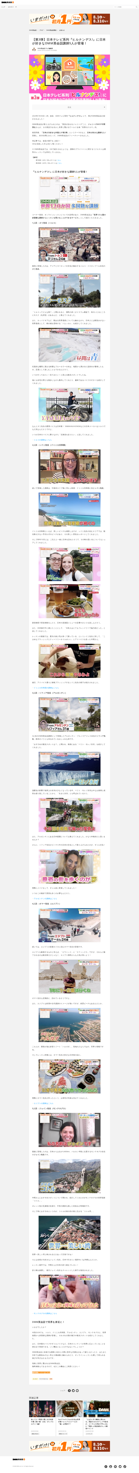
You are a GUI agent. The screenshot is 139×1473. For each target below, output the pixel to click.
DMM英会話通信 (51, 30)
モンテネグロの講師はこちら (45, 1313)
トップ (3, 7)
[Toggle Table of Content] (69, 107)
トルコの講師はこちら (43, 440)
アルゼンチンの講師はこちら (45, 898)
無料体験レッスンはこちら (41, 1372)
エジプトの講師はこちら (44, 1103)
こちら (58, 160)
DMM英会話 (32, 30)
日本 (51, 1379)
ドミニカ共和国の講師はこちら (46, 688)
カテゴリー (11, 7)
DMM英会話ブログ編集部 (45, 48)
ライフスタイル (44, 1379)
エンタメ (35, 1379)
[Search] (136, 6)
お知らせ (62, 30)
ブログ (41, 30)
